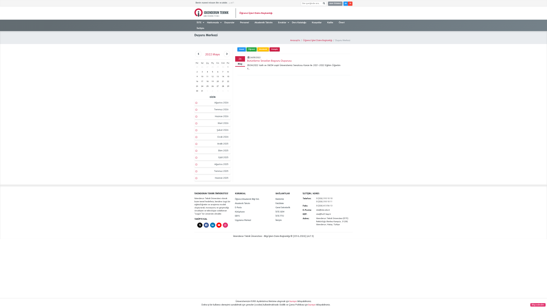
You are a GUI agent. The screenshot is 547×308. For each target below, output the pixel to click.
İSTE (199, 22)
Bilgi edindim (538, 305)
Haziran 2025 (221, 178)
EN (346, 3)
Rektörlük (279, 199)
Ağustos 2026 (221, 103)
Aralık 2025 (222, 144)
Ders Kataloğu (299, 22)
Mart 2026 (223, 123)
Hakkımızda (213, 22)
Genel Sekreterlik (282, 207)
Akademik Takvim (264, 22)
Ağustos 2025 (221, 164)
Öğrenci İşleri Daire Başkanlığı (255, 13)
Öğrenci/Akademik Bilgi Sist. (247, 199)
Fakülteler (279, 203)
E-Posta (238, 207)
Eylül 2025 (223, 157)
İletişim (200, 28)
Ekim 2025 (223, 151)
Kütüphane (240, 212)
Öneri (342, 22)
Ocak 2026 (222, 137)
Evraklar (282, 22)
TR (350, 3)
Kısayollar (317, 22)
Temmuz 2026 (221, 110)
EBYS (237, 216)
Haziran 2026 (221, 116)
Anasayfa (295, 40)
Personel (244, 22)
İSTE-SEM (279, 212)
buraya (293, 301)
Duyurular (229, 22)
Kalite (330, 22)
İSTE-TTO (279, 216)
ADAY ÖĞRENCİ (335, 3)
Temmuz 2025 (221, 171)
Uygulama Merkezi (243, 220)
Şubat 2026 (222, 130)
